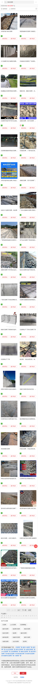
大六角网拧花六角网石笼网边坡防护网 (11, 61)
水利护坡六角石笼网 (6, 31)
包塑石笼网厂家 (30, 649)
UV (2, 617)
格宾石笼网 (5, 633)
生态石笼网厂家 (10, 649)
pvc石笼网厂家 (6, 651)
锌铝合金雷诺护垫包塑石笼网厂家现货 (11, 478)
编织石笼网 (24, 633)
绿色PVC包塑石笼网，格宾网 (9, 210)
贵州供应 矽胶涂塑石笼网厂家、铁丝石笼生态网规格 (15, 508)
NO (26, 615)
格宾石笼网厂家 (20, 649)
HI (16, 615)
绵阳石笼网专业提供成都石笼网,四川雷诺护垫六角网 (15, 389)
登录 (15, 673)
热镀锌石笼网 (16, 637)
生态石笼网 (16, 641)
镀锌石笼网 (5, 629)
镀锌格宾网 (5, 637)
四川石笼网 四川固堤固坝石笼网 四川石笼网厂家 (14, 598)
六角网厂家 (18, 656)
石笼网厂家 (18, 647)
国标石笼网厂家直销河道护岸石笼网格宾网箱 (13, 329)
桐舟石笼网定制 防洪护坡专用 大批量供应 (12, 568)
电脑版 (22, 677)
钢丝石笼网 (27, 629)
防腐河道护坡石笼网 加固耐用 (28, 538)
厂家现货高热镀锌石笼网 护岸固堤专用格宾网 (14, 240)
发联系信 (4, 38)
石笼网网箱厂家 (15, 651)
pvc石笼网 (13, 624)
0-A (2, 615)
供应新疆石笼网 (5, 449)
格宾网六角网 (16, 629)
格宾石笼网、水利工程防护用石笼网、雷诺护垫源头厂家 (17, 538)
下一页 (24, 610)
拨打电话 (13, 38)
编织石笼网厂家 (25, 651)
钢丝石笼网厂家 (12, 653)
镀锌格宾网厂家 (22, 653)
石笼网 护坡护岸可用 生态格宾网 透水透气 (13, 121)
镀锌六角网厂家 (27, 647)
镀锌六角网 (27, 637)
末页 (29, 610)
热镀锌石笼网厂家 (8, 656)
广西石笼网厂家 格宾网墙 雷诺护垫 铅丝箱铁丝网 (14, 300)
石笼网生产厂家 (5, 359)
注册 (23, 673)
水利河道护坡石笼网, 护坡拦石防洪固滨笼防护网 (14, 180)
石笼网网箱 (23, 624)
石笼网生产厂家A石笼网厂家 (28, 329)
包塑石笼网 (5, 641)
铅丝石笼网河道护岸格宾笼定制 (29, 270)
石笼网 (4, 624)
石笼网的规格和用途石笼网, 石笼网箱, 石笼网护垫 (15, 150)
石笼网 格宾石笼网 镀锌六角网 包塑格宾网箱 (13, 419)
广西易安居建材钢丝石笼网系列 (29, 568)
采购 (36, 546)
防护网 (25, 641)
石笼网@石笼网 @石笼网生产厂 (29, 598)
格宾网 (14, 633)
